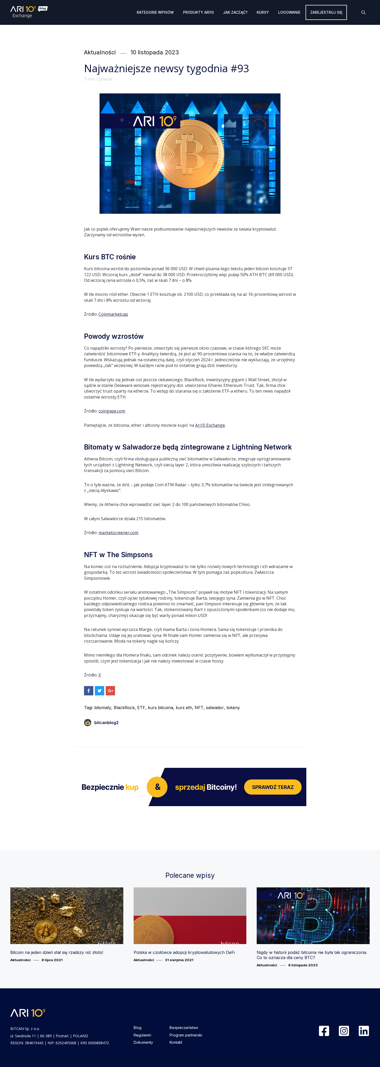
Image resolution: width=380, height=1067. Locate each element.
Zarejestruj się (326, 12)
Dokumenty (143, 1042)
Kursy (263, 12)
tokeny (233, 707)
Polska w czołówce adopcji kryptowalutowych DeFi (184, 952)
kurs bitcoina (160, 707)
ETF (141, 707)
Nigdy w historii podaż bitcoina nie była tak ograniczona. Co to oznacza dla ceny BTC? (312, 955)
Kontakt (176, 1042)
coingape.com (111, 411)
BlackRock (124, 707)
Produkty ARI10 (198, 12)
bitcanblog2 (106, 722)
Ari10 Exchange (210, 425)
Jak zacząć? (235, 12)
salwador (215, 707)
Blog (137, 1027)
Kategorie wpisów (155, 12)
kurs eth (184, 707)
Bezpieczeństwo (184, 1027)
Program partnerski (186, 1035)
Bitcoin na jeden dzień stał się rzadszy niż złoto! (56, 952)
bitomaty (102, 707)
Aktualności (100, 52)
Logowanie (289, 12)
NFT (199, 707)
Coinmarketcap (113, 314)
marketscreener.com (118, 532)
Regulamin (142, 1035)
